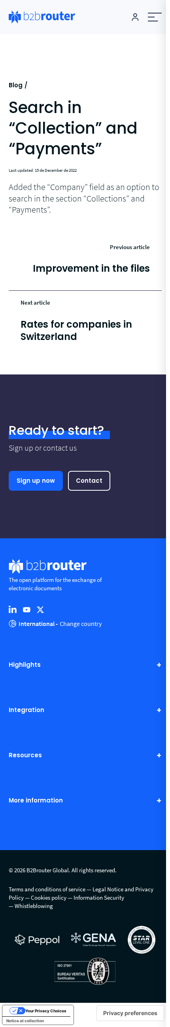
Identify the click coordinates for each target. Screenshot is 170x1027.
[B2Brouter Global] (42, 17)
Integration (26, 710)
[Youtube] (26, 609)
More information (36, 801)
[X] (40, 609)
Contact (89, 480)
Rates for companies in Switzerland (76, 330)
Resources (25, 755)
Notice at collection (25, 1020)
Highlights (25, 665)
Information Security (99, 897)
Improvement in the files (91, 268)
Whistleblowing (34, 906)
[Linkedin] (13, 609)
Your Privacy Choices (45, 1010)
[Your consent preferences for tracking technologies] (130, 1013)
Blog (16, 85)
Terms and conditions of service (47, 889)
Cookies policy (48, 897)
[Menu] (154, 17)
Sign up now (36, 480)
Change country (81, 624)
